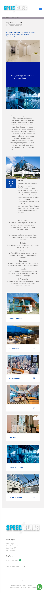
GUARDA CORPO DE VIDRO (17, 408)
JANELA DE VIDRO (14, 378)
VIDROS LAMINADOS (15, 318)
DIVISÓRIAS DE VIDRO (16, 467)
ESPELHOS (12, 438)
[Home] (15, 12)
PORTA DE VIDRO (14, 348)
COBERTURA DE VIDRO (16, 497)
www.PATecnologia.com (28, 588)
